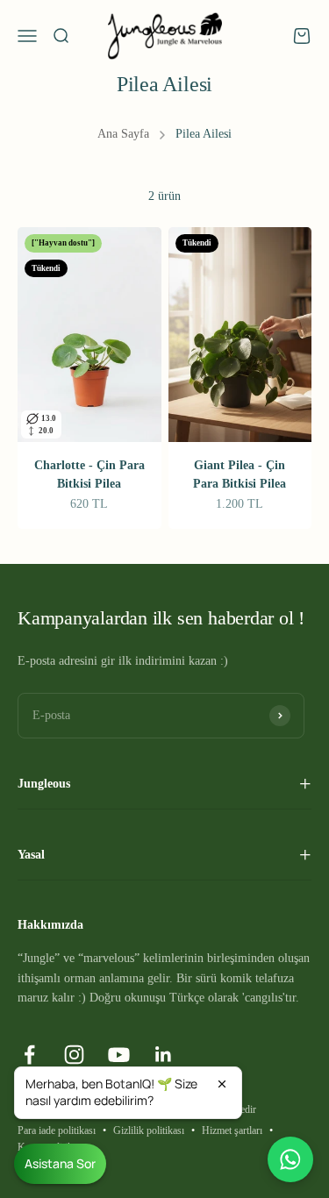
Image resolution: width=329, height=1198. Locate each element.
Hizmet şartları (232, 1130)
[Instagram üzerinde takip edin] (74, 1054)
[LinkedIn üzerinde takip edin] (163, 1054)
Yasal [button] (31, 854)
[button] (128, 1092)
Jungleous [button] (44, 783)
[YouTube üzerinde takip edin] (119, 1054)
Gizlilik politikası (148, 1130)
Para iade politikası (57, 1130)
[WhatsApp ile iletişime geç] (290, 1159)
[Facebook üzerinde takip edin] (29, 1054)
